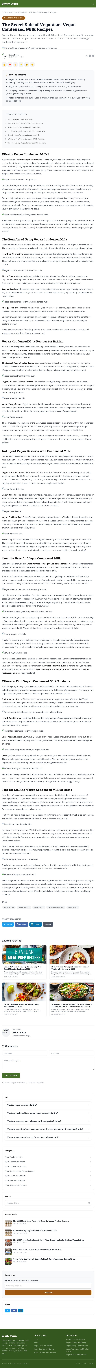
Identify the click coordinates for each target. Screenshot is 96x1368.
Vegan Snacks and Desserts (76, 1354)
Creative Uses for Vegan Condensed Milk (23, 135)
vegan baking (38, 907)
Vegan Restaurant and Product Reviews (77, 1350)
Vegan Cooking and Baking (44, 1349)
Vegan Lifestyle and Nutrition (45, 1352)
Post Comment (11, 1075)
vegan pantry (72, 907)
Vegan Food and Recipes (17, 12)
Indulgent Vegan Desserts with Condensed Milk (26, 131)
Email (49, 924)
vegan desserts (23, 907)
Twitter (9, 924)
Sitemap (91, 1363)
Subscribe (48, 1292)
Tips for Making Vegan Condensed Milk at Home (27, 143)
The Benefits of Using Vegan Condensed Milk (25, 123)
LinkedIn (37, 924)
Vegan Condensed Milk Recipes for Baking (24, 127)
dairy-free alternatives (55, 907)
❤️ (10, 64)
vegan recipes (9, 907)
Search (36, 1342)
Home (4, 12)
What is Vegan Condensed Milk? (20, 119)
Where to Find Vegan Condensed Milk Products (26, 139)
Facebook (22, 924)
